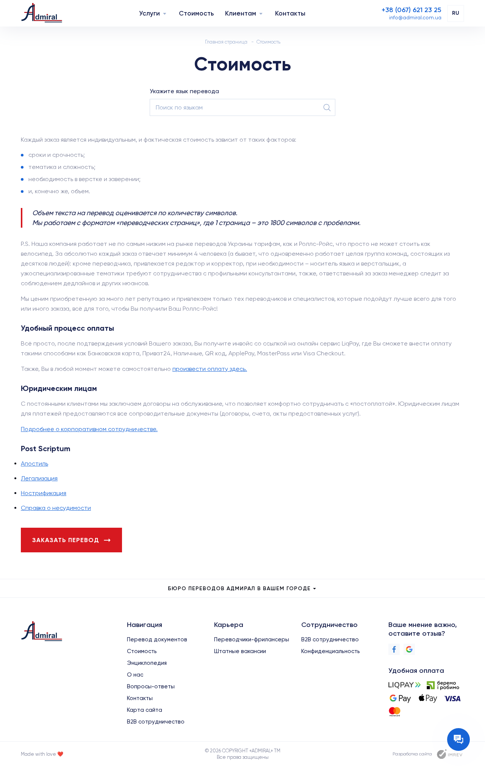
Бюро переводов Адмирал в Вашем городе (239, 588)
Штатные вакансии (240, 651)
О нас (135, 674)
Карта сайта (144, 710)
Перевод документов (157, 639)
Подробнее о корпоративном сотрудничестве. (89, 429)
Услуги (149, 13)
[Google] (409, 649)
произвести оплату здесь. (209, 368)
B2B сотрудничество (156, 721)
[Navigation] (164, 13)
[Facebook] (394, 649)
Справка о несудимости (56, 507)
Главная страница (226, 42)
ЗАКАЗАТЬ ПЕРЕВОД (65, 540)
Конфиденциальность (330, 651)
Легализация (39, 478)
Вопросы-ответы (151, 686)
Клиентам (240, 13)
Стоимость (196, 13)
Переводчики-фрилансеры (251, 639)
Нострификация (43, 493)
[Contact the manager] (458, 739)
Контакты (290, 13)
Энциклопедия (147, 663)
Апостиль (34, 463)
